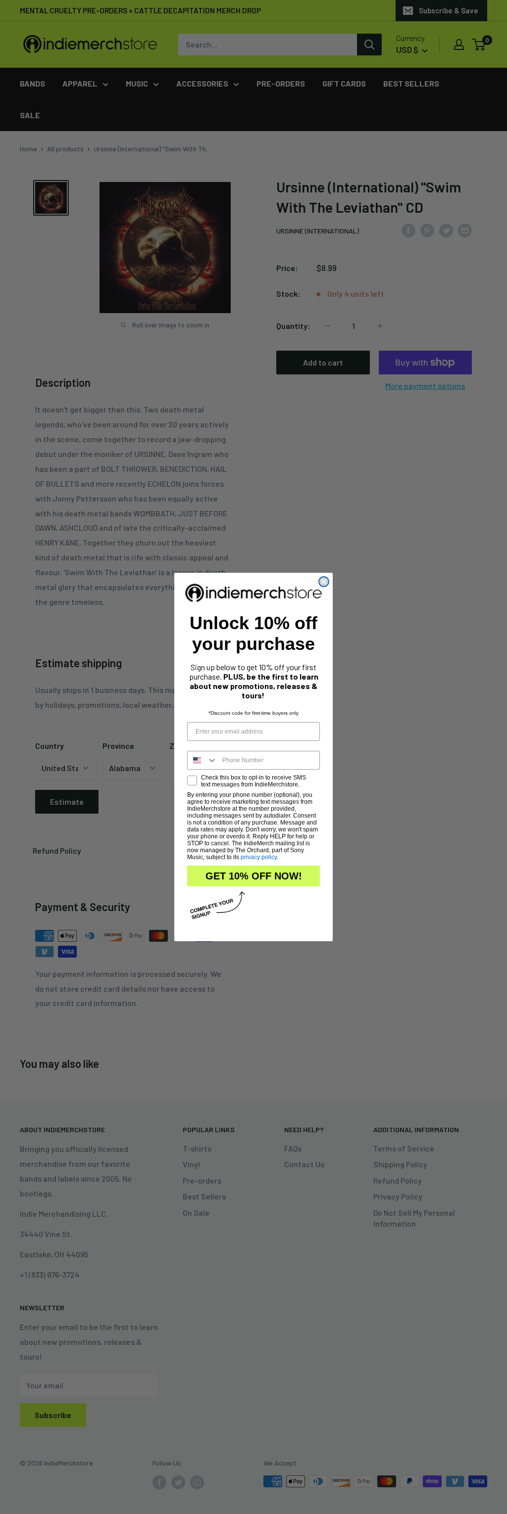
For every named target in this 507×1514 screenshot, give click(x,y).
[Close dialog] (324, 582)
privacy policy (259, 857)
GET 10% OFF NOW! (253, 876)
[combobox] (202, 760)
